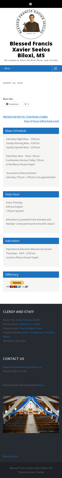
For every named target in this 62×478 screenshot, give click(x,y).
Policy (41, 385)
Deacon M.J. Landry (30, 324)
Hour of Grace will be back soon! (41, 121)
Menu (7, 68)
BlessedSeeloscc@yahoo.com (26, 367)
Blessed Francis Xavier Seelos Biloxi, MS (31, 49)
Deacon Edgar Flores (31, 328)
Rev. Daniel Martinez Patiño (25, 320)
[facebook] (30, 4)
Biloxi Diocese (10, 456)
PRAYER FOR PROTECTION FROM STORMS (25, 117)
